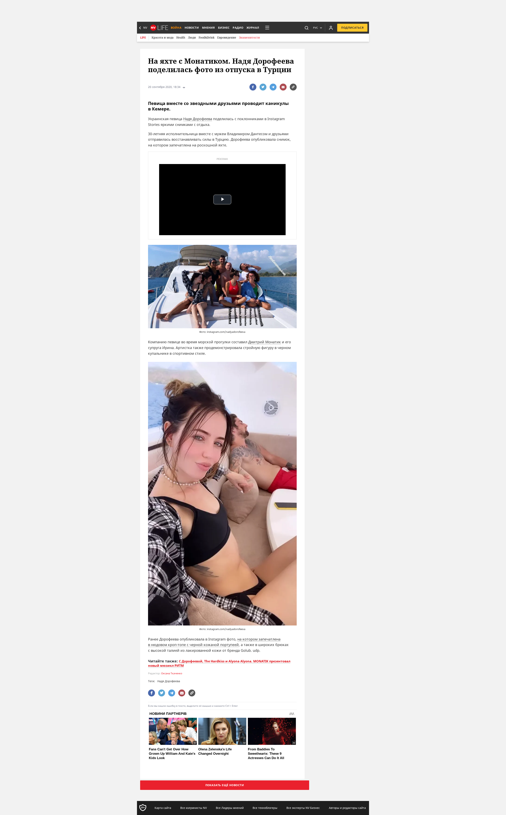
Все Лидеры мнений (230, 808)
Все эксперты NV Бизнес (303, 808)
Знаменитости (249, 37)
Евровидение (226, 37)
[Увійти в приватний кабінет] (331, 28)
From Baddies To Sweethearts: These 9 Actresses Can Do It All (266, 753)
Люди (192, 37)
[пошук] (306, 27)
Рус (315, 27)
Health (180, 37)
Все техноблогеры (265, 808)
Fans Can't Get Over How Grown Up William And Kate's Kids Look (172, 753)
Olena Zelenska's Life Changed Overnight (215, 751)
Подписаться (352, 27)
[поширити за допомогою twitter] (263, 87)
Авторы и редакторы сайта (347, 808)
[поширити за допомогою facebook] (252, 87)
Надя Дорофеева (197, 118)
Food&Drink (206, 37)
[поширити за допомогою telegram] (273, 87)
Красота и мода (163, 37)
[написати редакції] (283, 87)
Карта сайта (163, 808)
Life (143, 37)
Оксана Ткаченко (171, 673)
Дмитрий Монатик (264, 342)
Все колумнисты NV (193, 808)
